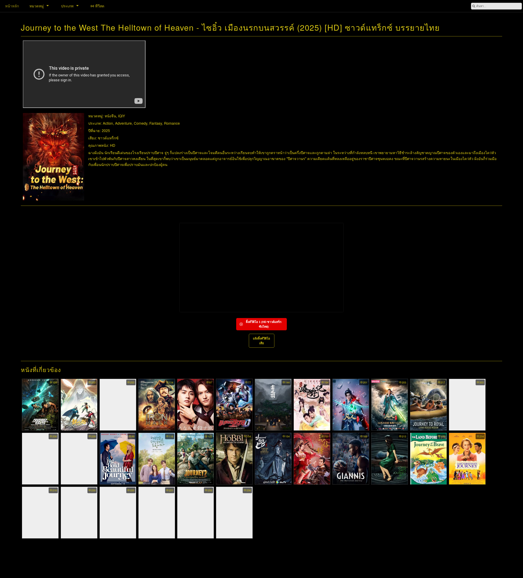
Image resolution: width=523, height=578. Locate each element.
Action (108, 123)
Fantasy (155, 123)
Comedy (140, 123)
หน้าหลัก (12, 5)
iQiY (121, 115)
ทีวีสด (99, 5)
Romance (172, 123)
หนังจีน (110, 115)
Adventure (123, 123)
